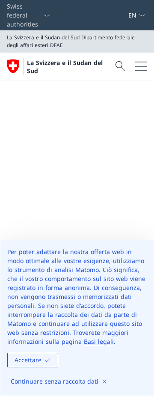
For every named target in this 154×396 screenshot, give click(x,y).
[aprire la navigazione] (141, 66)
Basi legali (99, 341)
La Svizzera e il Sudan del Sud (65, 67)
